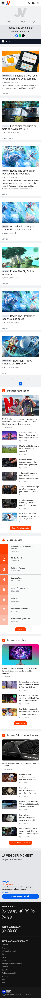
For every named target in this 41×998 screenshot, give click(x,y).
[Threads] (4, 917)
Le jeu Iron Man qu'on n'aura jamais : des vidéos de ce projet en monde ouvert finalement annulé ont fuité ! (29, 516)
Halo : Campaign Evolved (20, 619)
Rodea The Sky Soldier (31, 22)
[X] (10, 910)
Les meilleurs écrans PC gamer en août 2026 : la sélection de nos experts (28, 831)
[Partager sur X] (23, 35)
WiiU (21, 31)
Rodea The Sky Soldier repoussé (18, 273)
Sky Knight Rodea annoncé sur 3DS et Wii (17, 362)
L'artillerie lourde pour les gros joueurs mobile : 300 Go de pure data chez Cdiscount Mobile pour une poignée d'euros (29, 711)
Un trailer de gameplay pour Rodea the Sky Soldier (18, 228)
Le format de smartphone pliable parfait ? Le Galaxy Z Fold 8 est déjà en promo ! (29, 684)
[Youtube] (21, 910)
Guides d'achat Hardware (20, 843)
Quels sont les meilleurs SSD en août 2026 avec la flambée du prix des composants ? (29, 804)
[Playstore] (4, 931)
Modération (6, 960)
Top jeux (20, 629)
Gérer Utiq (5, 970)
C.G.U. (4, 954)
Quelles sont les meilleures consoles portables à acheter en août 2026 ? (27, 777)
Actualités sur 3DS (17, 22)
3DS (9, 22)
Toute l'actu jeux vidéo (20, 528)
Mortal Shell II (16, 558)
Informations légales (9, 951)
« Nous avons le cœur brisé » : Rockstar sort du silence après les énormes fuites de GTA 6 (29, 435)
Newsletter (6, 976)
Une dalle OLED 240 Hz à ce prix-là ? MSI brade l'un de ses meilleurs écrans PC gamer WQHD (29, 698)
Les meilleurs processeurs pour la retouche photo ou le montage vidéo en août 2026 (28, 790)
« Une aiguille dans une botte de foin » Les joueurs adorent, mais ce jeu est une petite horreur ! (29, 476)
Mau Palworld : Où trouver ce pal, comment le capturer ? (29, 448)
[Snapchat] (10, 917)
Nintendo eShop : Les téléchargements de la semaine (19, 77)
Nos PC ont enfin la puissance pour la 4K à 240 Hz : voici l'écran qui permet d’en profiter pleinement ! (19, 670)
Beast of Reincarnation (19, 588)
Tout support (15, 31)
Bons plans (20, 723)
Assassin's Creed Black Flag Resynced (21, 548)
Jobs (3, 982)
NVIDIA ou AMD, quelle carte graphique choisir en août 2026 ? (20, 764)
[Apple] (10, 931)
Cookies (5, 967)
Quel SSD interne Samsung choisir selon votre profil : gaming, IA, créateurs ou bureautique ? (28, 462)
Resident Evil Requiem (19, 608)
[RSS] (27, 910)
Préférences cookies (9, 973)
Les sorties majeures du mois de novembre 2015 (19, 127)
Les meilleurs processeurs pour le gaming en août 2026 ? (27, 817)
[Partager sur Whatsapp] (20, 35)
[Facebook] (4, 910)
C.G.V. (4, 957)
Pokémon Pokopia (18, 568)
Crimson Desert (17, 578)
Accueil (4, 22)
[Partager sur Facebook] (16, 35)
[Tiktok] (33, 910)
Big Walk (14, 598)
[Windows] (15, 931)
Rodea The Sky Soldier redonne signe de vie (18, 317)
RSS (3, 979)
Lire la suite (6, 892)
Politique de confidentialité (12, 964)
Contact (5, 945)
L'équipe (5, 948)
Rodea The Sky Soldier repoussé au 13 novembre (18, 172)
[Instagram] (15, 910)
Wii (29, 31)
